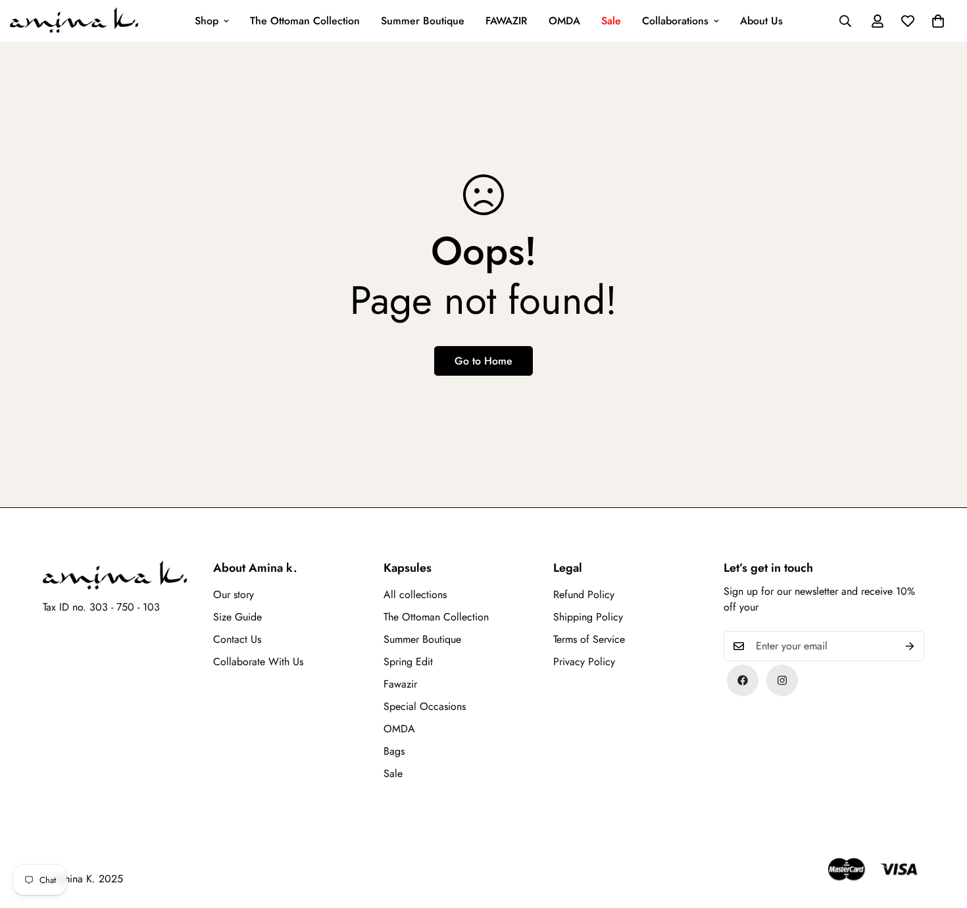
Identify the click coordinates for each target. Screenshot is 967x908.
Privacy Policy (584, 661)
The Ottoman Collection (305, 20)
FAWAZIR (506, 20)
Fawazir (400, 684)
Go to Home (483, 360)
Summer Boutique (422, 20)
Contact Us (237, 639)
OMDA (564, 20)
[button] (938, 21)
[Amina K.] (74, 21)
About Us (761, 20)
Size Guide (237, 616)
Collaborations (675, 20)
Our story (233, 594)
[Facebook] (742, 680)
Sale (611, 20)
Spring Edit (408, 661)
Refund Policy (583, 594)
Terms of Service (589, 639)
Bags (394, 751)
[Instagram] (782, 680)
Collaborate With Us (258, 661)
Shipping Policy (588, 616)
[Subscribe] (909, 646)
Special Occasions (425, 706)
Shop (206, 20)
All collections (415, 594)
